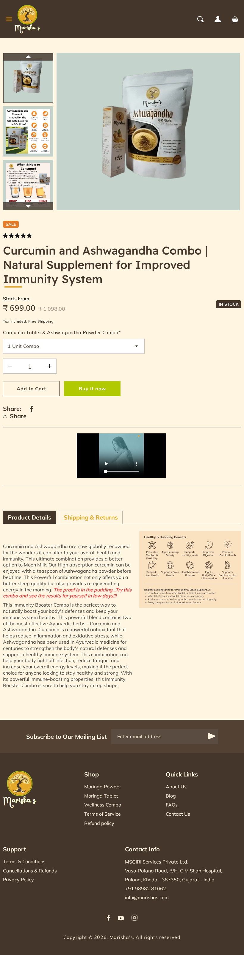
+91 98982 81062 (145, 888)
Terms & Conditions (24, 861)
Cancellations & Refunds (30, 871)
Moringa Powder (102, 787)
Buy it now (92, 389)
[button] (206, 19)
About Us (176, 787)
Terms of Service (102, 814)
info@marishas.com (147, 897)
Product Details (29, 517)
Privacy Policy (18, 880)
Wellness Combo (102, 805)
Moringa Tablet (101, 796)
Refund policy (99, 823)
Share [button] (18, 416)
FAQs (172, 805)
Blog (171, 796)
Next (28, 206)
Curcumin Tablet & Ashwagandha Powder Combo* (62, 332)
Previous (28, 57)
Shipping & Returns (91, 517)
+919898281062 (188, 520)
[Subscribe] (211, 736)
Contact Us (178, 814)
